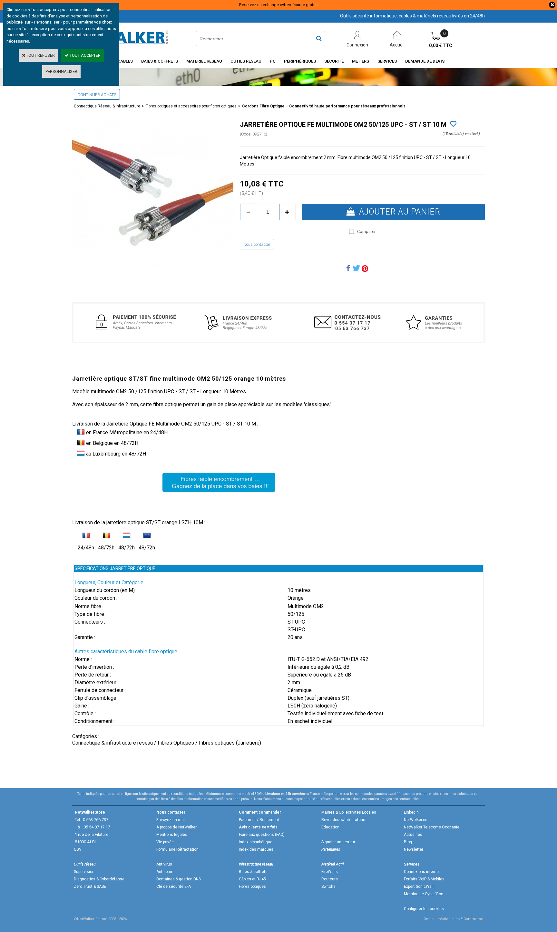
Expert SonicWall (419, 886)
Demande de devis (425, 61)
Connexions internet (422, 871)
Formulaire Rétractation (177, 849)
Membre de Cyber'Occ (423, 894)
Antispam (164, 871)
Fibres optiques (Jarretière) (230, 743)
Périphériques (300, 61)
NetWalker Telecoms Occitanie (431, 827)
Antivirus (164, 864)
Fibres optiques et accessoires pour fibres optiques (191, 106)
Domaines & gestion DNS (178, 879)
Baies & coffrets (253, 871)
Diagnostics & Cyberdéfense (99, 879)
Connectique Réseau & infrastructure (107, 106)
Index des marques (256, 849)
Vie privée (165, 842)
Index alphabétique (255, 842)
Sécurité (334, 61)
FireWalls (329, 871)
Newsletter (413, 849)
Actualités (413, 834)
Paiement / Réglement (259, 819)
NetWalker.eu (415, 819)
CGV (78, 849)
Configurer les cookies (424, 909)
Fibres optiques (252, 886)
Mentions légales (171, 834)
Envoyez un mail (171, 819)
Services (387, 61)
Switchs (328, 886)
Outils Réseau (245, 61)
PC (273, 61)
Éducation (330, 827)
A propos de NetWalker (176, 827)
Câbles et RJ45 (252, 879)
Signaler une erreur (338, 842)
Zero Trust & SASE (90, 886)
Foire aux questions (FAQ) (262, 834)
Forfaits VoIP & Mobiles (424, 879)
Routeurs (329, 879)
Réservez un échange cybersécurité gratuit (278, 4)
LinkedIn (411, 812)
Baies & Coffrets (159, 61)
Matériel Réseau (204, 61)
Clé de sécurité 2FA (173, 886)
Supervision (84, 871)
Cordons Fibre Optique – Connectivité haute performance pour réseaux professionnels (324, 106)
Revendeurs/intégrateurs (343, 819)
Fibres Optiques (176, 743)
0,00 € (440, 45)
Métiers (360, 61)
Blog (408, 842)
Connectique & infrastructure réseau (112, 743)
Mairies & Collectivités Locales (348, 812)
